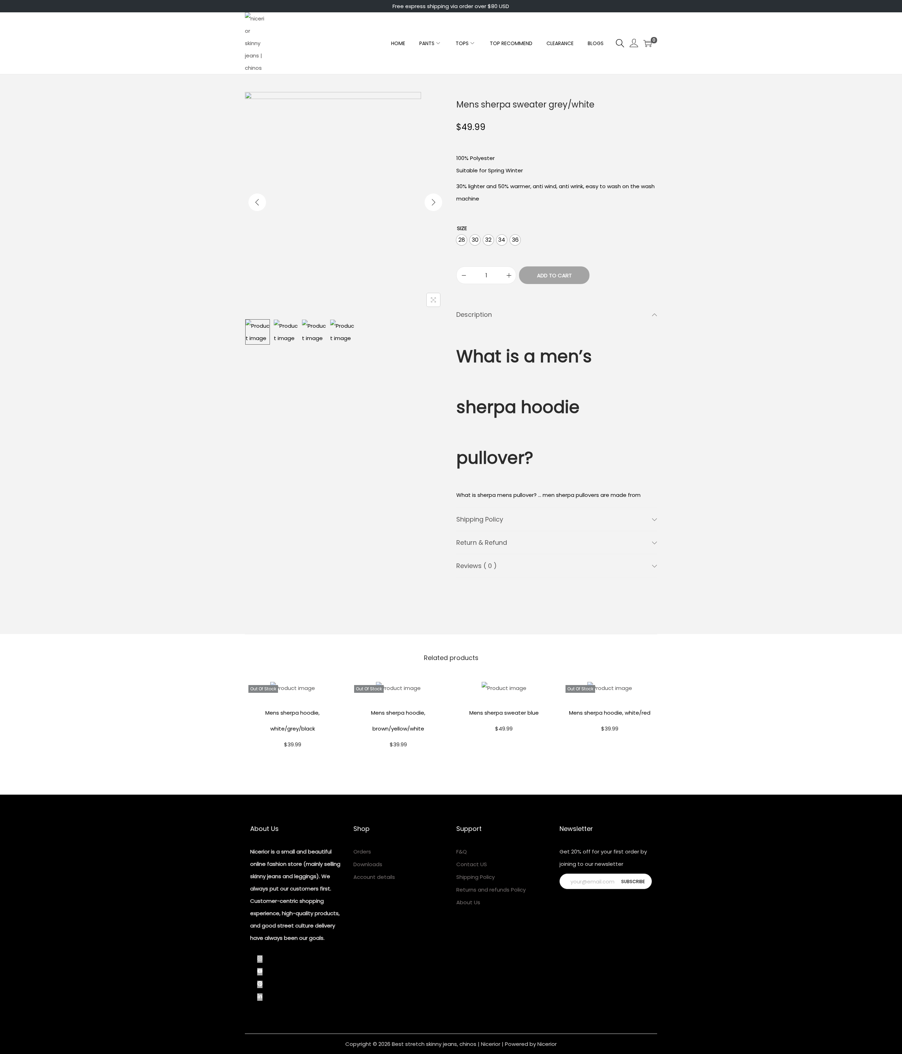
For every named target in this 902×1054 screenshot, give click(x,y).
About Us (468, 902)
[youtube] (263, 971)
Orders (362, 851)
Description (474, 314)
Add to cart (554, 275)
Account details (374, 877)
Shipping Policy (479, 519)
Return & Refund (481, 542)
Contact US (471, 864)
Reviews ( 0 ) (476, 565)
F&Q (461, 851)
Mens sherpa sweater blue (504, 712)
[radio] (461, 240)
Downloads (367, 864)
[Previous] (257, 202)
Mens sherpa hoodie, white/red (609, 712)
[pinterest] (263, 984)
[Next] (433, 202)
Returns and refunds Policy (491, 889)
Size (462, 228)
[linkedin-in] (261, 997)
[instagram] (263, 959)
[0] (647, 43)
